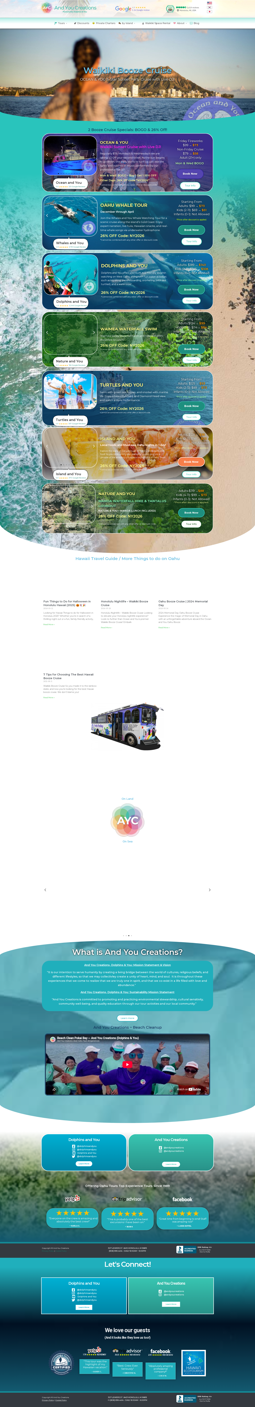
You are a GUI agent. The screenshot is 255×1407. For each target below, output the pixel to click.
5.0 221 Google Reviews (70, 184)
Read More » (49, 624)
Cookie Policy (61, 1251)
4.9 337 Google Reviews (70, 421)
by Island (127, 23)
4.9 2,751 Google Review (71, 244)
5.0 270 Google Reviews (71, 475)
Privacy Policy (48, 1251)
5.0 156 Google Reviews (70, 362)
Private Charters (105, 23)
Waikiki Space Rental (157, 23)
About (180, 23)
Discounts (83, 23)
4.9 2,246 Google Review (71, 303)
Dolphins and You (84, 1139)
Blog (196, 23)
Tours (61, 23)
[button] (47, 154)
